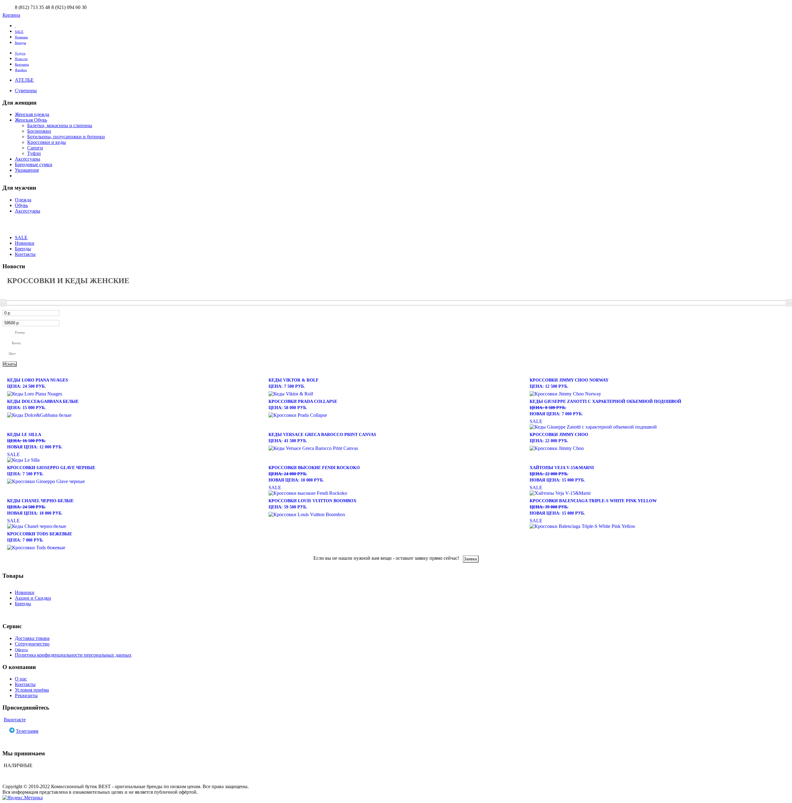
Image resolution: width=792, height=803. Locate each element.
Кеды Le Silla (34, 440)
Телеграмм (27, 731)
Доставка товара (32, 638)
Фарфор (21, 70)
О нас (21, 678)
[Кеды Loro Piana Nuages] (134, 394)
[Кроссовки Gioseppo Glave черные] (134, 481)
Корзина (11, 15)
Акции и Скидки (33, 598)
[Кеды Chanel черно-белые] (134, 526)
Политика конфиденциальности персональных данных (73, 655)
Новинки (21, 37)
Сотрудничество (32, 643)
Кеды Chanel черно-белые (40, 507)
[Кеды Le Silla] (134, 460)
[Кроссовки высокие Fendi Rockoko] (396, 493)
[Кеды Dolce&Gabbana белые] (134, 415)
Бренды (20, 43)
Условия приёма (32, 690)
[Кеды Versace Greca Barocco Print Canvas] (396, 448)
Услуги (20, 53)
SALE (19, 31)
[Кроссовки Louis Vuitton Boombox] (396, 514)
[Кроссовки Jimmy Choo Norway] (657, 394)
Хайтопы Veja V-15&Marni (562, 473)
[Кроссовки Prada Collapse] (396, 415)
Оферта (21, 649)
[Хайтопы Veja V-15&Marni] (657, 493)
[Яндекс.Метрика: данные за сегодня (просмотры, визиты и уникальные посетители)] (22, 798)
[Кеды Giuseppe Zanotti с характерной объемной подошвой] (657, 427)
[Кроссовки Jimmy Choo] (657, 448)
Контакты (22, 64)
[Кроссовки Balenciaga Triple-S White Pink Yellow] (657, 526)
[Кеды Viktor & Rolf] (396, 394)
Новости (21, 59)
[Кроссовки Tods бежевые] (134, 547)
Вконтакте (15, 719)
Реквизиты (26, 695)
